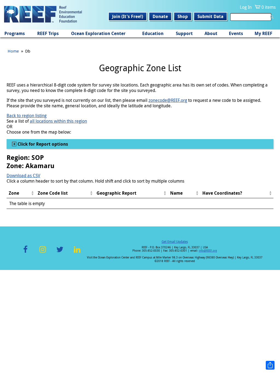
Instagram (42, 252)
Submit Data (210, 16)
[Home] (43, 15)
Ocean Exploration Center (98, 33)
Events (236, 33)
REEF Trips (48, 33)
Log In (246, 7)
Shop (182, 16)
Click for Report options (42, 144)
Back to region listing (26, 116)
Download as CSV (23, 175)
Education (153, 33)
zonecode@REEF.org (167, 100)
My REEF (263, 33)
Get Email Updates (175, 241)
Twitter (60, 252)
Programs (14, 33)
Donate (160, 16)
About (211, 33)
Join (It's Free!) (127, 16)
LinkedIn (77, 252)
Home (13, 51)
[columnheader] (21, 193)
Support (184, 33)
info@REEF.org (208, 250)
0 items (268, 7)
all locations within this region (58, 121)
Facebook (25, 252)
